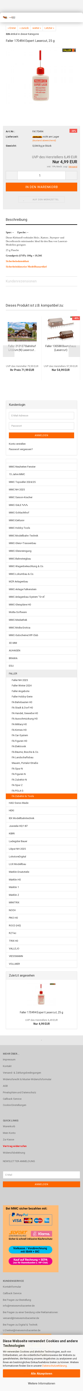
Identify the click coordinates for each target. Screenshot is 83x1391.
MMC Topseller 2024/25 (22, 482)
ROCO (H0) (15, 925)
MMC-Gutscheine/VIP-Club (23, 635)
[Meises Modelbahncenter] (7, 17)
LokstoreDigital (17, 856)
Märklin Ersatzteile (19, 871)
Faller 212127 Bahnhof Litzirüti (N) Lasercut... (22, 348)
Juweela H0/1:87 (18, 825)
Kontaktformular (12, 1286)
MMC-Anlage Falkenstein (22, 589)
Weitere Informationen (41, 1383)
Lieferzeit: (12, 136)
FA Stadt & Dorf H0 (22, 707)
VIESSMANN (16, 956)
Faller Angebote (20, 691)
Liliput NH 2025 (17, 848)
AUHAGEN (14, 650)
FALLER (13, 673)
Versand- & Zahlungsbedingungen (22, 1072)
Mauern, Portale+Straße (25, 763)
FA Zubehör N (19, 779)
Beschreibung (16, 220)
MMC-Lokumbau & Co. (21, 574)
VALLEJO (14, 948)
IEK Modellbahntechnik (21, 818)
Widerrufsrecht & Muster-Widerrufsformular (27, 1079)
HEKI (11, 810)
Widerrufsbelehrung (14, 1152)
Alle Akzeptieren (41, 1373)
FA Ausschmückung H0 (24, 718)
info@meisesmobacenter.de (19, 1305)
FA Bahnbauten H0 (22, 702)
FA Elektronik (19, 746)
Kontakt (7, 1066)
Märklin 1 (14, 887)
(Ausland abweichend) (44, 140)
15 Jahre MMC (17, 474)
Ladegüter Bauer (18, 841)
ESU (11, 665)
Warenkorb (9, 1126)
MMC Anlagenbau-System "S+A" (27, 596)
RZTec (12, 933)
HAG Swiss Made (18, 802)
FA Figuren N (19, 774)
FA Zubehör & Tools (23, 796)
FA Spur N (17, 768)
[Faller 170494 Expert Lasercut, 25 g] (41, 75)
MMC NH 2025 (17, 489)
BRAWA (13, 658)
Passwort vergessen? (21, 449)
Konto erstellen (17, 443)
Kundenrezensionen (21, 281)
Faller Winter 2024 (21, 685)
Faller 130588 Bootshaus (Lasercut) (60, 348)
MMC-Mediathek (18, 619)
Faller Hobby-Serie (22, 696)
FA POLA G (17, 790)
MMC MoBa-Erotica (19, 627)
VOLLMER (14, 963)
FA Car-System (20, 735)
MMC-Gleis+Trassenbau (22, 543)
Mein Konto (9, 1132)
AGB (5, 1085)
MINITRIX (14, 902)
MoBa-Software (18, 612)
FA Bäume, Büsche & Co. (25, 752)
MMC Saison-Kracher (20, 497)
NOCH (12, 910)
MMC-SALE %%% (18, 505)
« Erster (12, 28)
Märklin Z (14, 894)
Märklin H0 (15, 879)
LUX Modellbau (17, 864)
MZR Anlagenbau (18, 581)
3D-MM (13, 642)
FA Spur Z (17, 785)
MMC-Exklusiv (16, 520)
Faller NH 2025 (20, 680)
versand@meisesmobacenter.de (21, 1318)
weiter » (36, 28)
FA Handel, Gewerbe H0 (25, 713)
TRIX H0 (13, 940)
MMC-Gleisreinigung (20, 550)
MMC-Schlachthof (19, 512)
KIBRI (12, 833)
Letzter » (49, 28)
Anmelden (41, 435)
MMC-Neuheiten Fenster (22, 466)
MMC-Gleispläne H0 (20, 604)
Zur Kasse (8, 1139)
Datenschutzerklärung (54, 1365)
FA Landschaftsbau (22, 757)
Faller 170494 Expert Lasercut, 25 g (41, 1012)
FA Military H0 (19, 724)
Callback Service (12, 1098)
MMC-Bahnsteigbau (20, 558)
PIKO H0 (13, 917)
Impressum (9, 1059)
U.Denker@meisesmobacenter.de (21, 1330)
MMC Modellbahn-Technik (23, 535)
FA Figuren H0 (19, 740)
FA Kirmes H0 (19, 729)
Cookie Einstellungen (14, 1105)
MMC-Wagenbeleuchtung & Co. (26, 566)
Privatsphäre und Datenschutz (19, 1092)
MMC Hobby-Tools (19, 527)
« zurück (24, 28)
